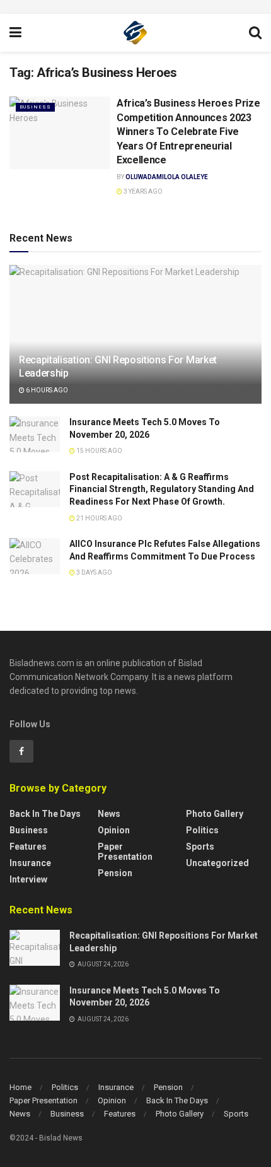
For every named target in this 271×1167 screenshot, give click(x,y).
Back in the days (45, 814)
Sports (200, 847)
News (109, 814)
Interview (28, 879)
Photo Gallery (214, 814)
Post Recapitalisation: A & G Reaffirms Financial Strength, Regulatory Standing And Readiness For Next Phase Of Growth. (161, 489)
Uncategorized (217, 863)
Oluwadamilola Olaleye (166, 176)
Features (28, 847)
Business (35, 107)
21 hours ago (98, 518)
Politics (202, 830)
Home (20, 1087)
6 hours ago (46, 390)
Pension (115, 873)
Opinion (114, 830)
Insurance (30, 863)
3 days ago (93, 572)
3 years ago (142, 191)
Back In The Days (177, 1100)
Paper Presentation (125, 852)
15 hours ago (98, 450)
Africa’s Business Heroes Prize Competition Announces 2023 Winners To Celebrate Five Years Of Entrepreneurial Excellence (188, 131)
